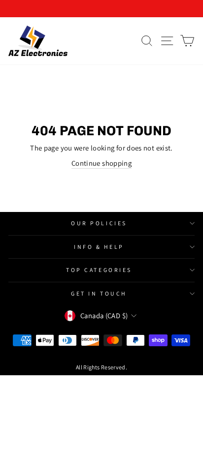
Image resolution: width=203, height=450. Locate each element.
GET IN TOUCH (99, 293)
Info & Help (99, 246)
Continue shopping (101, 163)
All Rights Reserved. (101, 367)
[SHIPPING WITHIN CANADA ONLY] (101, 8)
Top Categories (99, 269)
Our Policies (99, 223)
